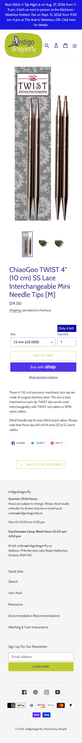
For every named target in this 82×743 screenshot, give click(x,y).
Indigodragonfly (34, 729)
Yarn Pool (15, 593)
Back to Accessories (44, 464)
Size (13, 334)
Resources (15, 604)
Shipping (15, 310)
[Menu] (74, 45)
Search (13, 582)
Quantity (63, 334)
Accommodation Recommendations (34, 616)
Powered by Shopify (55, 729)
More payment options (43, 377)
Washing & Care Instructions (28, 627)
